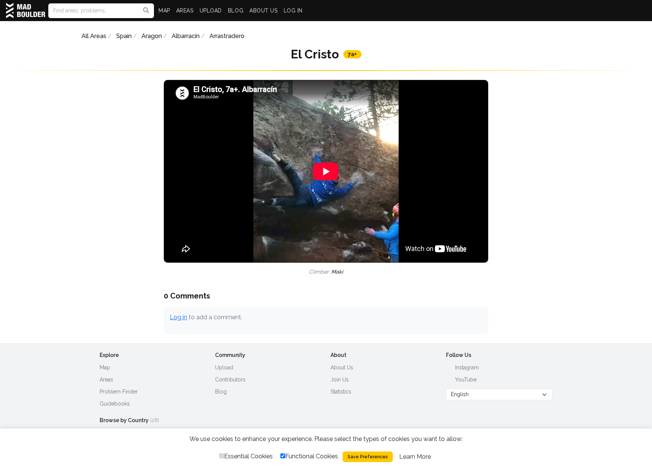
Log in (178, 317)
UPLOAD (211, 11)
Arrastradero (226, 36)
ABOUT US (263, 11)
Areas (106, 380)
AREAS (185, 11)
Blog (221, 392)
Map (105, 367)
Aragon (151, 36)
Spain (124, 36)
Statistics (341, 392)
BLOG (235, 11)
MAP (164, 11)
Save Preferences (368, 456)
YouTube (465, 380)
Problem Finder (119, 392)
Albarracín (186, 36)
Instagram (466, 367)
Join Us (340, 380)
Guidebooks (115, 404)
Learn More (415, 456)
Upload (224, 367)
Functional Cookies (311, 456)
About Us (342, 367)
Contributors (230, 380)
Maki (337, 272)
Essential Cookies (248, 456)
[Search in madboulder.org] (146, 10)
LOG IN (293, 11)
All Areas (94, 36)
